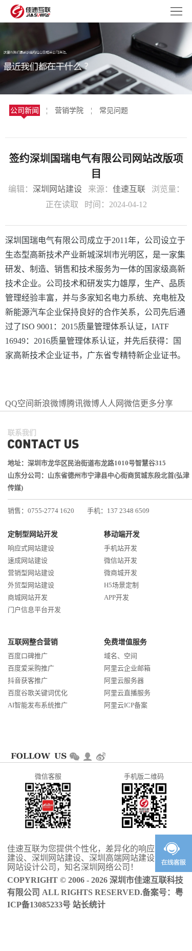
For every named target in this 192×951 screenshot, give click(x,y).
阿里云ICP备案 (125, 705)
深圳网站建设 (57, 189)
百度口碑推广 (28, 656)
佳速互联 (129, 189)
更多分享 (156, 403)
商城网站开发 (28, 597)
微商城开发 (120, 573)
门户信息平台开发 (34, 609)
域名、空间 (120, 656)
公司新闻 (24, 110)
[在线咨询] (173, 853)
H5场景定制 (121, 585)
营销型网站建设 (31, 573)
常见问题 (113, 110)
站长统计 (89, 904)
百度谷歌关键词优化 (38, 693)
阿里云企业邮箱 (127, 668)
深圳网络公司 (105, 867)
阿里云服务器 (124, 680)
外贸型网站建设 (31, 585)
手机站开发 (120, 548)
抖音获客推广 (28, 680)
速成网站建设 (28, 560)
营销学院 (69, 110)
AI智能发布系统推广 (38, 705)
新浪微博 (50, 403)
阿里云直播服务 (127, 693)
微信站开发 (120, 560)
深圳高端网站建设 (122, 858)
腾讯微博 (83, 403)
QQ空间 (19, 403)
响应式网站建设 (31, 548)
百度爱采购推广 (31, 668)
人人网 (111, 403)
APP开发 (116, 597)
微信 (132, 403)
